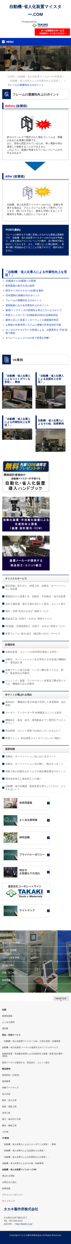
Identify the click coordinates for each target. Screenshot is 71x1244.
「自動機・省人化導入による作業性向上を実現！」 (36, 273)
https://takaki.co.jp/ (23, 1224)
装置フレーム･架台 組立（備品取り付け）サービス (32, 633)
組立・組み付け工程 (11, 1119)
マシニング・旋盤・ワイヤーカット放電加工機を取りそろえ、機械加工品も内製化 (35, 682)
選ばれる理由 (8, 1176)
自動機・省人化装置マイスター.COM (19, 1169)
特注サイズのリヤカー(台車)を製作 (24, 290)
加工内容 (6, 1094)
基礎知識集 (7, 1016)
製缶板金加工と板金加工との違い (23, 778)
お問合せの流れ (9, 1182)
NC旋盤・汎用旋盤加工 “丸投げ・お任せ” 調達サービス (35, 626)
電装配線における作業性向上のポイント (27, 305)
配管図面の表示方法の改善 (20, 285)
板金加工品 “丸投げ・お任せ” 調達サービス (28, 618)
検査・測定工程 (9, 1106)
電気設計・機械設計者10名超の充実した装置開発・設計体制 (35, 703)
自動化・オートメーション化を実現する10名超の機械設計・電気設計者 (35, 661)
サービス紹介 (8, 965)
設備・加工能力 (9, 972)
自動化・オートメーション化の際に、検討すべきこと (34, 763)
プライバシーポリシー (12, 1195)
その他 (5, 1132)
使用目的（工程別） (11, 1075)
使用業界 (6, 1081)
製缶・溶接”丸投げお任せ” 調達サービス (27, 611)
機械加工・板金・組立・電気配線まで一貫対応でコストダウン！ (35, 722)
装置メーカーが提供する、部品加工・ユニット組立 (26, 1062)
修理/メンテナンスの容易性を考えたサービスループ (34, 310)
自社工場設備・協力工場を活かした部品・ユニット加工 (35, 603)
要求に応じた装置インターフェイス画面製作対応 (32, 320)
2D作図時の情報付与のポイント (23, 295)
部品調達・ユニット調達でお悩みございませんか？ (33, 730)
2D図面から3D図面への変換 (21, 280)
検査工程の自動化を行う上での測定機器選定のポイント (35, 771)
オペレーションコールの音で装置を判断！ (28, 337)
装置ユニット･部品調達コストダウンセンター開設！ (33, 738)
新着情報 (6, 980)
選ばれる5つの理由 (11, 942)
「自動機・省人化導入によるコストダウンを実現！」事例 (29, 1144)
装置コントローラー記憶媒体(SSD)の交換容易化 (32, 315)
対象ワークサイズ (10, 1087)
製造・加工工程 (9, 1100)
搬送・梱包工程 (9, 1125)
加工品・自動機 (9, 950)
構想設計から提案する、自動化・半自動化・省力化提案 (35, 596)
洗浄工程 (6, 1113)
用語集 (5, 1028)
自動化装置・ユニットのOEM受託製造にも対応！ (32, 651)
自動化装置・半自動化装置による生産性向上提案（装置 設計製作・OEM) (33, 1054)
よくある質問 (8, 1022)
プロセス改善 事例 (10, 957)
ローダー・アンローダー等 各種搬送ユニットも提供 (33, 712)
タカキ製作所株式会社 (31, 1235)
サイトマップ (8, 1201)
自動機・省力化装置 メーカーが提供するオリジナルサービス (30, 1047)
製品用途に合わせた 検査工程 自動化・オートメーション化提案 (35, 587)
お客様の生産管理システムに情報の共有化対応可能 (33, 324)
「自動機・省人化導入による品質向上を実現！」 (25, 1150)
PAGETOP (60, 998)
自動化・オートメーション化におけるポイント (30, 756)
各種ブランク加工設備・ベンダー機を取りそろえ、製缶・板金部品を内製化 (34, 671)
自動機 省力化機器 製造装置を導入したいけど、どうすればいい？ (35, 788)
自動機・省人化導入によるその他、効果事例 (22, 1163)
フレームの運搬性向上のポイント (24, 300)
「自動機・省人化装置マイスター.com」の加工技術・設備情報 (31, 1041)
